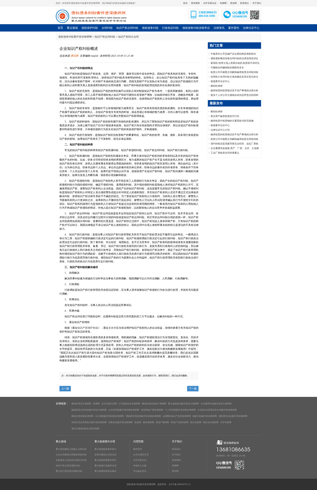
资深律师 (195, 3)
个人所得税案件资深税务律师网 (180, 410)
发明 (95, 159)
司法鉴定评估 (139, 471)
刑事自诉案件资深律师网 (120, 422)
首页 (185, 3)
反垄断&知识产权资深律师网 (177, 416)
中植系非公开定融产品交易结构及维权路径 (233, 53)
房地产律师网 (162, 422)
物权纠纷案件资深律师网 (205, 416)
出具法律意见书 (141, 454)
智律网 (223, 3)
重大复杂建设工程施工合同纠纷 (71, 449)
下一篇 (193, 388)
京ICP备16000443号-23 (179, 484)
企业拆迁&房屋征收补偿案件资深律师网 (217, 410)
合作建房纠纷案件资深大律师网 (216, 403)
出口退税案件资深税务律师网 (109, 416)
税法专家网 (195, 422)
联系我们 (244, 3)
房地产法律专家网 (179, 422)
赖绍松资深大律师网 (81, 403)
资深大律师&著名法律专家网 (85, 428)
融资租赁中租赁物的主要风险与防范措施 (232, 120)
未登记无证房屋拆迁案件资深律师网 (89, 422)
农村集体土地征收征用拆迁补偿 (71, 460)
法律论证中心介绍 (220, 130)
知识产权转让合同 (128, 36)
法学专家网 (225, 422)
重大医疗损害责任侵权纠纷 (69, 471)
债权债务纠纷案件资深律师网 (75, 36)
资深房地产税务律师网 (152, 410)
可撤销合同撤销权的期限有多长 (227, 67)
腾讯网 (74, 55)
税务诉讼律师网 (210, 422)
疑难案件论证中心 (220, 81)
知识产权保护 (85, 327)
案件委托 (137, 449)
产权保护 (101, 125)
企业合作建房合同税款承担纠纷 (71, 454)
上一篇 (65, 388)
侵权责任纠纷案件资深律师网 (233, 416)
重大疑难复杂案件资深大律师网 (183, 403)
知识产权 (75, 68)
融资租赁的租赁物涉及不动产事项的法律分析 (234, 90)
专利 (67, 102)
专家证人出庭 (139, 465)
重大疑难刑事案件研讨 (105, 460)
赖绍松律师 (217, 86)
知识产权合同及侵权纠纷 (68, 465)
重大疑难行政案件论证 (105, 465)
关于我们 (256, 3)
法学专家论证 (209, 3)
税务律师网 (148, 422)
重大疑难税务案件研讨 (105, 449)
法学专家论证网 (109, 403)
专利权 (192, 200)
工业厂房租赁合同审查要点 (225, 152)
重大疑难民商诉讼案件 (105, 471)
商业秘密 (111, 242)
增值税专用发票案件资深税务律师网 (143, 416)
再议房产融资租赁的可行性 (225, 116)
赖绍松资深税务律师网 (82, 416)
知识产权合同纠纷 (105, 36)
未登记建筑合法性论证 (105, 454)
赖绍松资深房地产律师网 (154, 403)
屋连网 (233, 3)
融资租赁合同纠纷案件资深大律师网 (89, 410)
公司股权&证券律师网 (129, 403)
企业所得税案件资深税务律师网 (123, 410)
